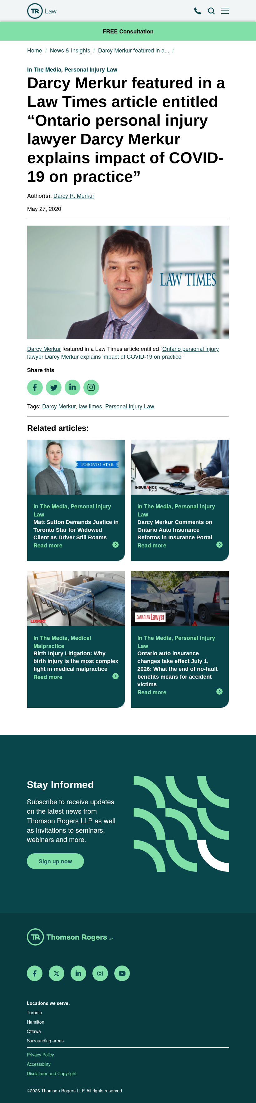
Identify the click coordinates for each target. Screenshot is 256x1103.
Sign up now (55, 861)
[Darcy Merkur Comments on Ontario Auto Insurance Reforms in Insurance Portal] (180, 468)
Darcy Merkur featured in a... (133, 50)
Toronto (34, 1012)
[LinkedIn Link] (78, 973)
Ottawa (34, 1031)
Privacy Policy (40, 1054)
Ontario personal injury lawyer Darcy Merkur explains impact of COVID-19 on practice (123, 352)
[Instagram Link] (100, 973)
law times (90, 406)
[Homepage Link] (128, 937)
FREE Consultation (128, 31)
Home (34, 50)
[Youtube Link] (122, 973)
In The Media (44, 69)
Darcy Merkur (44, 348)
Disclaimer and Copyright (51, 1073)
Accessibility (39, 1064)
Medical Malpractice (62, 642)
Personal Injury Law (90, 69)
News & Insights (70, 50)
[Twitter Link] (56, 973)
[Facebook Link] (35, 973)
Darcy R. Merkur (73, 195)
